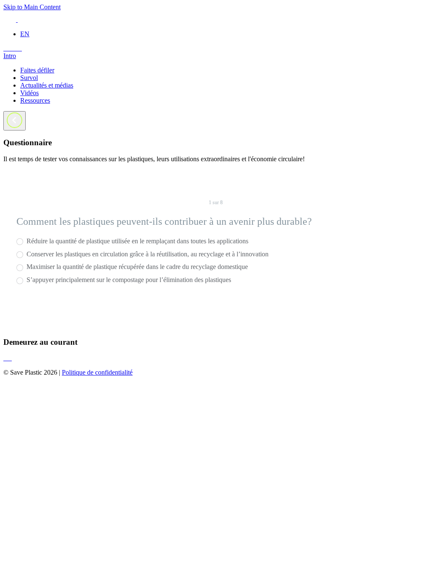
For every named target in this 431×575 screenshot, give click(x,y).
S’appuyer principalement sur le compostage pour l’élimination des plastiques (128, 279)
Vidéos (29, 92)
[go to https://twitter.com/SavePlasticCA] (8, 48)
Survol (29, 77)
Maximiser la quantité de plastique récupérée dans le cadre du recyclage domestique (136, 266)
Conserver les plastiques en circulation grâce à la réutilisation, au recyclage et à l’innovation (147, 254)
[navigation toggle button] (14, 120)
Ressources (35, 100)
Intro (9, 55)
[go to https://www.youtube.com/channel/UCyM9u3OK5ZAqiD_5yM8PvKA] (21, 48)
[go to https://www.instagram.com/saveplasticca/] (5, 48)
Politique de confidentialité (97, 372)
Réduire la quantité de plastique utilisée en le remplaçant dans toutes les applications (136, 241)
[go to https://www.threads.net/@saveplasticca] (11, 48)
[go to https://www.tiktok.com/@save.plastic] (18, 48)
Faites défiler (37, 70)
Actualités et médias (46, 85)
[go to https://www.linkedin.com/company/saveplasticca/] (15, 48)
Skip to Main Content (32, 7)
